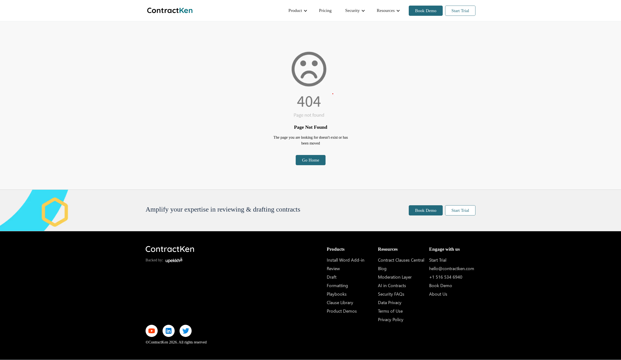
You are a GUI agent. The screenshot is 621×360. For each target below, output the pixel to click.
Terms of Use (390, 311)
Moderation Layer (395, 277)
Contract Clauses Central (401, 260)
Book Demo (425, 10)
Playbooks (337, 294)
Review (333, 268)
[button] (297, 10)
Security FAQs (391, 294)
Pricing (325, 10)
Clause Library (340, 302)
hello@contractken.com (451, 268)
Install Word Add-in (345, 260)
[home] (170, 10)
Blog (382, 268)
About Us (438, 294)
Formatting (337, 285)
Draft (331, 277)
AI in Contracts (392, 285)
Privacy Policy (390, 319)
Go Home (310, 160)
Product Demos (342, 311)
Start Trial (460, 10)
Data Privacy (389, 302)
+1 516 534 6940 (445, 277)
